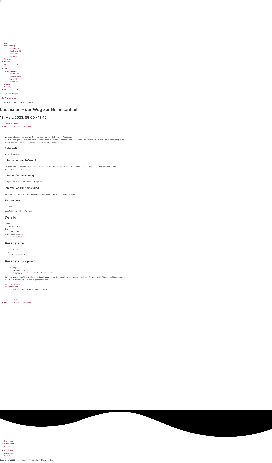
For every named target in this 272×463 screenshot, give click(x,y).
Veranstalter (13, 56)
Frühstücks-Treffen (16, 237)
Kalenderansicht (14, 51)
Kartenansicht (13, 54)
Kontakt (7, 446)
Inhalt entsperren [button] (11, 287)
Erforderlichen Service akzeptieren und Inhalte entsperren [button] (27, 289)
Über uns (7, 59)
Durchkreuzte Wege (12, 124)
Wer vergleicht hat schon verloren (17, 126)
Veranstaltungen (10, 46)
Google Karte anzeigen (46, 273)
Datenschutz (9, 444)
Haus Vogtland (14, 268)
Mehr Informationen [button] (12, 284)
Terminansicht (13, 48)
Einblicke (7, 61)
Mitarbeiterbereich (11, 64)
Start (6, 43)
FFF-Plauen (13, 250)
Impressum (8, 441)
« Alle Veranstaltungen (8, 98)
